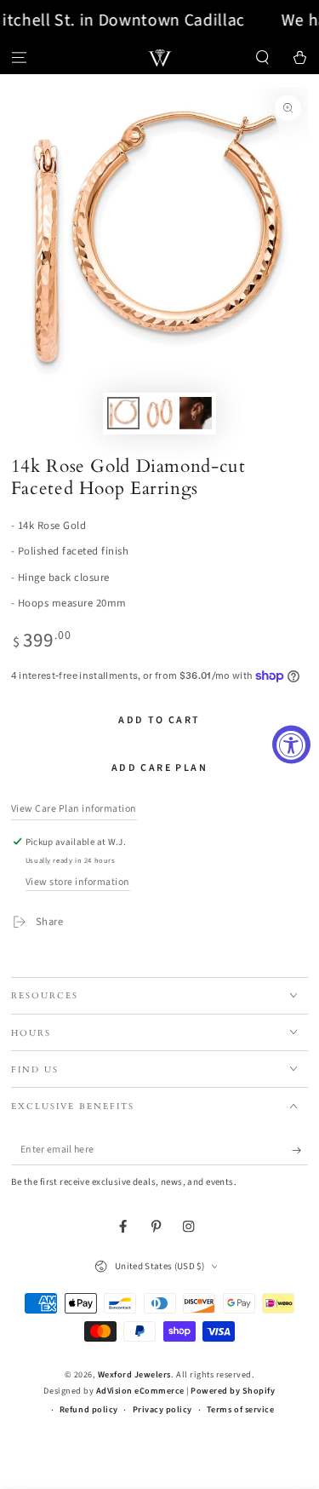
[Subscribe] (300, 1150)
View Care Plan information (74, 809)
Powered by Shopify (233, 1391)
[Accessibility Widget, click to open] (291, 745)
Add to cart (159, 720)
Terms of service (240, 1410)
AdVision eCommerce (140, 1391)
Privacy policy (162, 1410)
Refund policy (89, 1410)
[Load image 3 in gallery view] (195, 413)
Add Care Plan (159, 768)
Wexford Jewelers (134, 1375)
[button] (263, 57)
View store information (78, 882)
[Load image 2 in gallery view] (159, 413)
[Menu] (18, 57)
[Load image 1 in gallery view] (123, 413)
